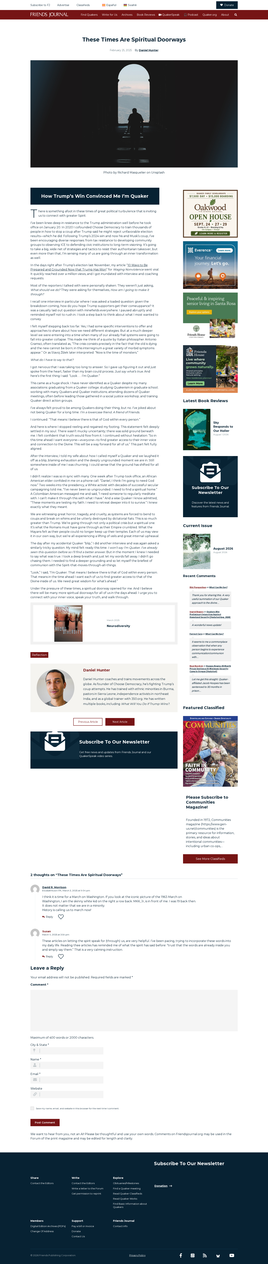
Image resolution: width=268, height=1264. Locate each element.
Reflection (39, 655)
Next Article (119, 721)
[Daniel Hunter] (55, 688)
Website (36, 1088)
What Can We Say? (218, 587)
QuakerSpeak (170, 14)
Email (35, 1074)
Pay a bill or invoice (83, 1226)
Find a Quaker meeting (127, 1188)
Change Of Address (42, 1231)
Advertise (63, 5)
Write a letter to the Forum (87, 1188)
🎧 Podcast (191, 14)
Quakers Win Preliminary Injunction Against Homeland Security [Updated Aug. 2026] (210, 614)
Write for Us (109, 14)
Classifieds (83, 5)
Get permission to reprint (86, 1193)
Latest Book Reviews (205, 400)
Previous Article (88, 721)
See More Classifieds (210, 859)
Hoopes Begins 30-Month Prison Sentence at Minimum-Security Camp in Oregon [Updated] (210, 668)
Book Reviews (146, 14)
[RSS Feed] (205, 1255)
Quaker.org (210, 14)
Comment (39, 984)
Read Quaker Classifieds (127, 1193)
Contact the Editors (41, 1183)
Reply (49, 916)
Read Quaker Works (125, 1198)
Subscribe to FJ (40, 5)
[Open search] (235, 15)
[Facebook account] (180, 1255)
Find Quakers (89, 14)
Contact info (120, 1226)
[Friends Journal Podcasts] (193, 1255)
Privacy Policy (137, 1255)
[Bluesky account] (218, 1255)
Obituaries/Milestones (126, 1183)
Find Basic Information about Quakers (130, 1205)
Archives (127, 14)
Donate (229, 5)
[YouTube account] (231, 1255)
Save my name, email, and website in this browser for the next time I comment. (77, 1108)
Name (35, 1059)
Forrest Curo (196, 633)
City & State (39, 1045)
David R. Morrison (54, 887)
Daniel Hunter (148, 50)
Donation (161, 1186)
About (225, 14)
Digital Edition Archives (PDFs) (48, 1226)
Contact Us (78, 1236)
